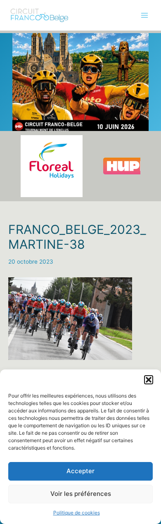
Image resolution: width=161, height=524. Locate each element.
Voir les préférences (80, 494)
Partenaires (23, 110)
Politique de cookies (76, 513)
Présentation (25, 42)
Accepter (80, 471)
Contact (19, 144)
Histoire (18, 93)
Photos (17, 76)
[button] (148, 380)
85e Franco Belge (31, 59)
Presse (17, 127)
